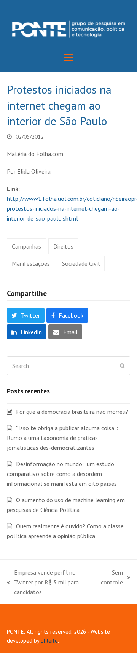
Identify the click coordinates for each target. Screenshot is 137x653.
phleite (49, 640)
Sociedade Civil (81, 263)
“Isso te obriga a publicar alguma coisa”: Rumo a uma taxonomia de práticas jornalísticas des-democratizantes (62, 437)
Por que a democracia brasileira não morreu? (72, 411)
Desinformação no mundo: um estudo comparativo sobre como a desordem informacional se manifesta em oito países (62, 473)
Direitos (63, 246)
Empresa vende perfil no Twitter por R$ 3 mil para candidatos (43, 582)
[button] (68, 57)
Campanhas (26, 246)
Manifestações (31, 263)
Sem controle (112, 577)
